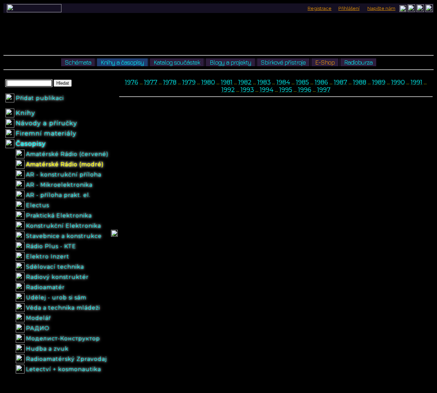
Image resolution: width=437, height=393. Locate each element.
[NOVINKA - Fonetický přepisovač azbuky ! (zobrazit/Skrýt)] (411, 8)
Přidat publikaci (40, 98)
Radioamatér (45, 287)
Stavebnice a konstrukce (64, 236)
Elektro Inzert (47, 256)
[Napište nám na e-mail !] (402, 10)
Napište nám (381, 8)
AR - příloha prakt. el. (58, 195)
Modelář (38, 318)
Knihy (25, 113)
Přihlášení (349, 8)
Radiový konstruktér (57, 277)
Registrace (320, 8)
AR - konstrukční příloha (63, 174)
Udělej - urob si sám (56, 297)
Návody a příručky (46, 123)
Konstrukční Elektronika (63, 226)
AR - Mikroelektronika (59, 185)
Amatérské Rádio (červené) (67, 154)
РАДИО (38, 328)
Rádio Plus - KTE (51, 246)
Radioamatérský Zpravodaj (66, 359)
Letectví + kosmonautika (63, 369)
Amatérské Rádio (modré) (65, 164)
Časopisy (31, 144)
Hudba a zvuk (47, 349)
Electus (37, 205)
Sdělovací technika (55, 267)
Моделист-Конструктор (63, 338)
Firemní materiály (46, 133)
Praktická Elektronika (59, 215)
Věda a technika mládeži (63, 308)
